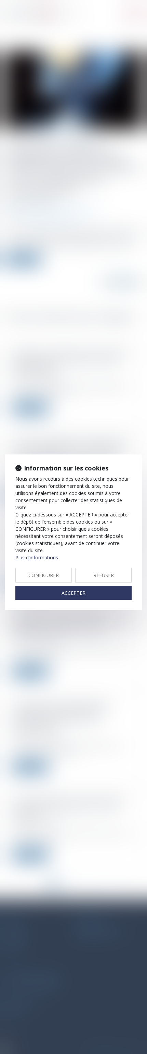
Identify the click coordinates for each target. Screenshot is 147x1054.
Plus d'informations (36, 557)
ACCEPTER (73, 593)
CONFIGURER (43, 575)
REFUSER (103, 575)
